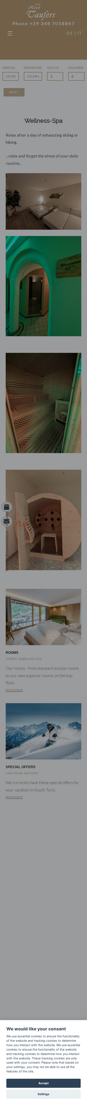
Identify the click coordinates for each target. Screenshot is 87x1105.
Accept (43, 1083)
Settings (43, 1094)
